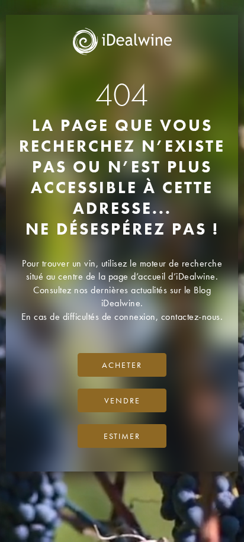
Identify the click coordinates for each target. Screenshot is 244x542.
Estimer (122, 436)
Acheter (122, 365)
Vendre (122, 400)
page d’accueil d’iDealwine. (163, 276)
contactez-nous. (192, 316)
